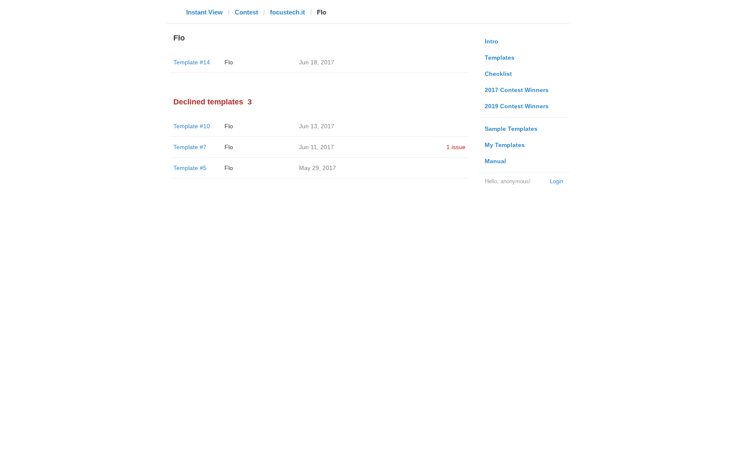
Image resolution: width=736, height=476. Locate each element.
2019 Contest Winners (517, 106)
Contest (246, 12)
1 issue (456, 147)
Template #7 (190, 147)
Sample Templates (511, 128)
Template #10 (191, 126)
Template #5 (190, 167)
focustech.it (287, 12)
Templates (500, 57)
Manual (495, 161)
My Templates (505, 144)
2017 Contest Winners (517, 90)
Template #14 (191, 62)
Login (556, 181)
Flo (228, 62)
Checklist (498, 73)
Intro (491, 41)
